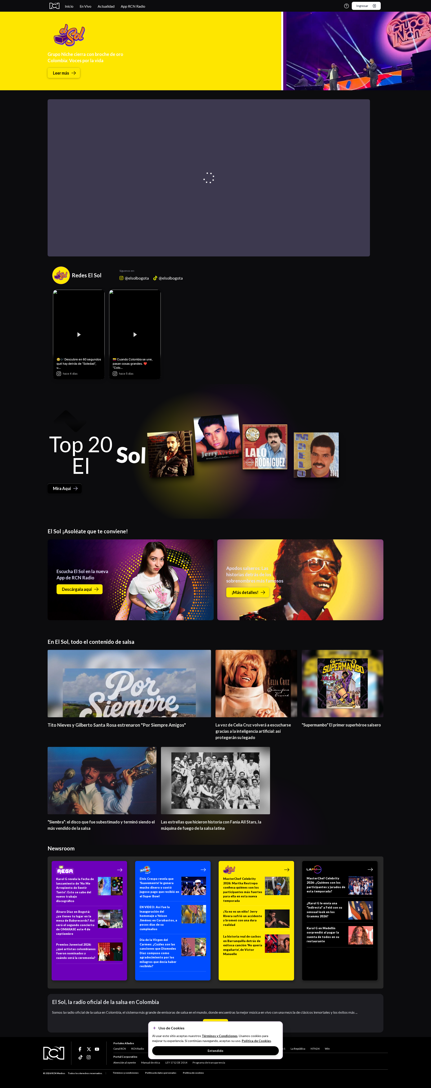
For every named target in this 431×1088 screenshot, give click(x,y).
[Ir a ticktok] (81, 1049)
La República (298, 1048)
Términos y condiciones (126, 1072)
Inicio (69, 6)
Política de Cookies (256, 1041)
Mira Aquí (62, 488)
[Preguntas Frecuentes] (346, 6)
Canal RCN (119, 1048)
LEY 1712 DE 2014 (176, 1062)
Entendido (215, 1051)
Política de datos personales (160, 1072)
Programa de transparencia (209, 1062)
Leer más (61, 73)
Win (327, 1048)
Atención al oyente (124, 1062)
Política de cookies (193, 1072)
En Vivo (85, 6)
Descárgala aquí (77, 589)
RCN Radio (137, 1048)
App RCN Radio (133, 6)
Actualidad (106, 6)
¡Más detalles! (245, 592)
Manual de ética (150, 1062)
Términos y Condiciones (219, 1036)
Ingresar (362, 6)
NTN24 (315, 1048)
